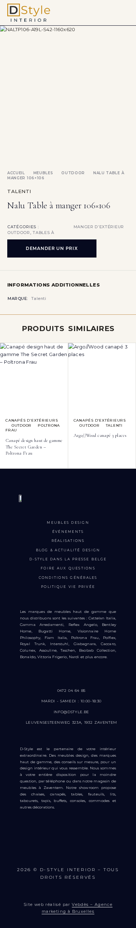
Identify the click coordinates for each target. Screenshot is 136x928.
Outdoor (73, 173)
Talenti (19, 191)
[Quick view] (6, 360)
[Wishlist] (6, 350)
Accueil (16, 173)
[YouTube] (68, 852)
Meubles (43, 173)
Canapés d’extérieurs (31, 420)
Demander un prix (52, 248)
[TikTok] (89, 852)
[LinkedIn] (110, 852)
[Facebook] (25, 852)
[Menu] (124, 13)
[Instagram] (46, 852)
